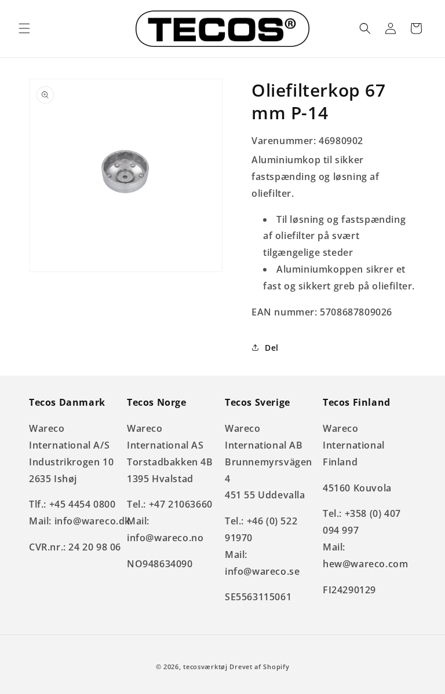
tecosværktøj (205, 666)
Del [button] (272, 347)
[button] (24, 28)
